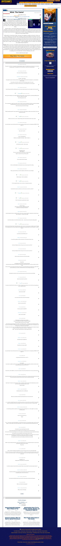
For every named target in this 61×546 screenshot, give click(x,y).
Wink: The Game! (17, 19)
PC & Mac (27, 2)
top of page (26, 502)
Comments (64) (20, 18)
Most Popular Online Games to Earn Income (31, 518)
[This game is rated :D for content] (40, 18)
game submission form (39, 538)
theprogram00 (19, 93)
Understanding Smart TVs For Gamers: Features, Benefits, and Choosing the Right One (31, 509)
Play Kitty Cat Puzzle (47, 44)
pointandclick (25, 16)
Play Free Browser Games (30, 5)
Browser (21, 2)
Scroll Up (19, 500)
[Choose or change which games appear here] (55, 60)
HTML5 (37, 2)
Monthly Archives (50, 69)
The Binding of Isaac (36, 532)
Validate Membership (50, 0)
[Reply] (38, 68)
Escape (42, 2)
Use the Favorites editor (50, 66)
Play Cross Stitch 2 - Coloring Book (48, 33)
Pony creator (42, 532)
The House (24, 532)
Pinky (19, 116)
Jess (35, 12)
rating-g (28, 16)
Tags (18, 2)
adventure (8, 16)
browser (13, 16)
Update (22, 493)
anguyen (11, 16)
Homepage (24, 500)
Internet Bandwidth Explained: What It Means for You (12, 508)
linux (20, 16)
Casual (47, 2)
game (19, 16)
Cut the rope (20, 532)
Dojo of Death (47, 532)
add (50, 63)
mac (22, 16)
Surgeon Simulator (14, 532)
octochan (20, 142)
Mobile (32, 2)
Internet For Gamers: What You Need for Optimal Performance (12, 518)
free (17, 16)
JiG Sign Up (58, 0)
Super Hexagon (29, 532)
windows (16, 17)
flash (15, 16)
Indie (51, 2)
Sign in (20, 503)
